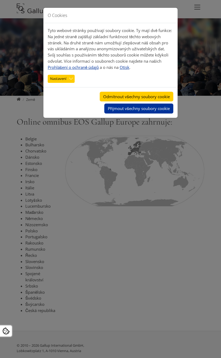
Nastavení (58, 78)
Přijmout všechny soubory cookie (139, 108)
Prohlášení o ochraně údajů (73, 67)
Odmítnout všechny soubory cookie (136, 96)
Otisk (124, 67)
